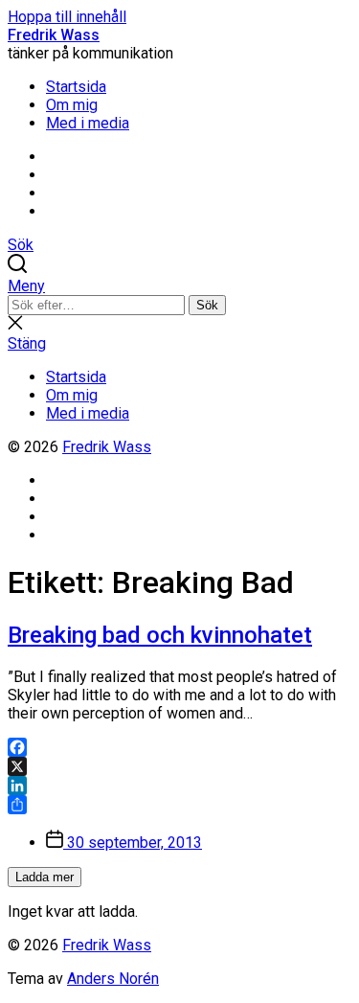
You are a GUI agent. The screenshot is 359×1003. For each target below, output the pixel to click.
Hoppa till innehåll (67, 17)
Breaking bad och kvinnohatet (160, 635)
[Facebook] (179, 747)
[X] (179, 766)
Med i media (87, 123)
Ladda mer (44, 877)
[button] (179, 286)
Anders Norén (113, 978)
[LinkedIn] (179, 785)
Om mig (72, 105)
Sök (207, 305)
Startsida (76, 87)
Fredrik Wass (54, 35)
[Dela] (179, 804)
